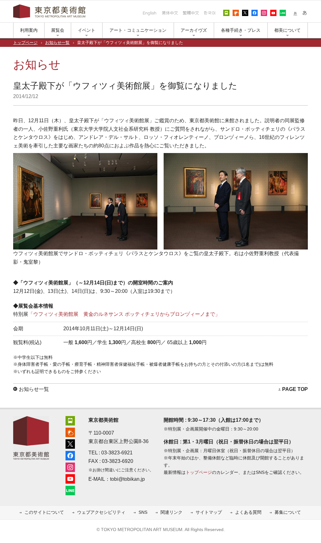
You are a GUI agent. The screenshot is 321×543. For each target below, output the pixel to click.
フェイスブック (254, 13)
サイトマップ (209, 512)
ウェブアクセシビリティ (101, 512)
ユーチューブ (273, 13)
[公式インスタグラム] (70, 466)
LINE (282, 13)
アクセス (226, 13)
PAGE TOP (295, 389)
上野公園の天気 (235, 13)
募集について (288, 512)
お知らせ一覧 (57, 43)
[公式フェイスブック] (70, 455)
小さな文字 (295, 13)
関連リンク (171, 512)
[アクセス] (70, 420)
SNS (143, 512)
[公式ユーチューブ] (70, 478)
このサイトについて (44, 512)
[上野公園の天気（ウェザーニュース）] (70, 431)
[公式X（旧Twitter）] (70, 443)
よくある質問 (248, 512)
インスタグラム (264, 13)
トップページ (25, 43)
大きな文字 (304, 13)
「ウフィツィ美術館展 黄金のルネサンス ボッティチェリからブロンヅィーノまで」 (124, 314)
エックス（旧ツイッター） (245, 13)
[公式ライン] (70, 489)
